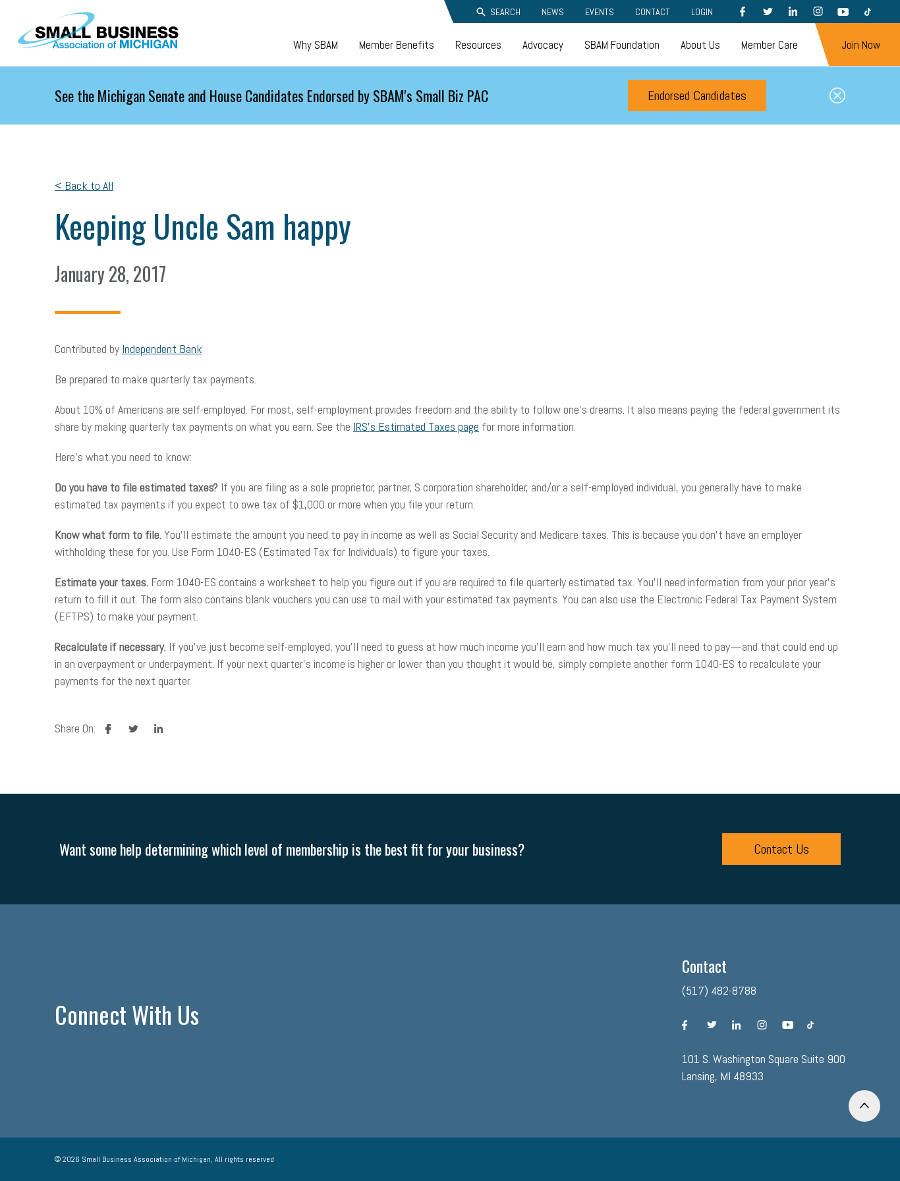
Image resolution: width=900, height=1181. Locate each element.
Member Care (769, 45)
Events (599, 12)
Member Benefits (396, 45)
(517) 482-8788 (719, 990)
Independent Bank (162, 348)
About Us (700, 45)
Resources (478, 45)
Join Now (860, 45)
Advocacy (542, 45)
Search (505, 12)
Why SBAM (315, 45)
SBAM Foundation (622, 45)
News (553, 12)
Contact (652, 12)
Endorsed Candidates (697, 95)
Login (702, 12)
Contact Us (781, 849)
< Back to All (84, 185)
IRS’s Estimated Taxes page (416, 426)
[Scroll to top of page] (864, 1106)
